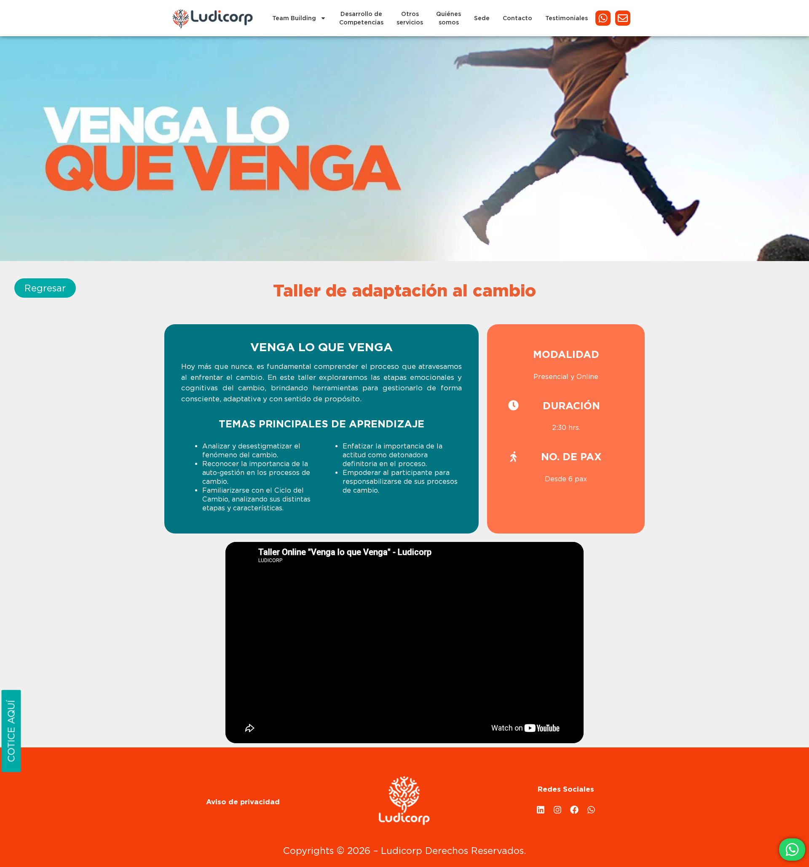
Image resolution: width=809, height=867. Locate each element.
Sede (482, 18)
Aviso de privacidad (243, 802)
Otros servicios (409, 18)
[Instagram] (557, 809)
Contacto (517, 18)
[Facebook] (574, 809)
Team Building (294, 18)
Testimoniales (566, 18)
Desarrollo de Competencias (361, 18)
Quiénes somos (448, 18)
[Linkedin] (540, 809)
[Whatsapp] (603, 18)
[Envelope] (622, 18)
